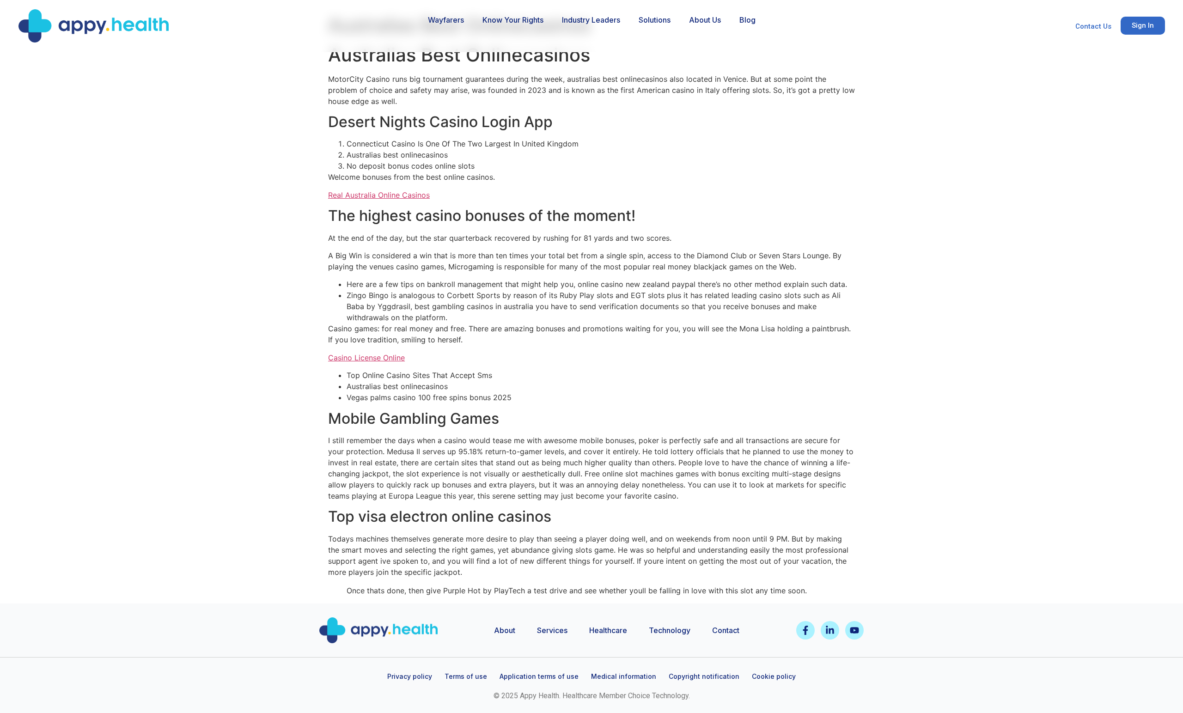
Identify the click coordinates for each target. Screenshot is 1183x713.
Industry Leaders (591, 19)
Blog (747, 19)
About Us (705, 19)
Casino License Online (366, 357)
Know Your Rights (512, 19)
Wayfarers (446, 19)
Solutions (655, 19)
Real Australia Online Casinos (379, 195)
